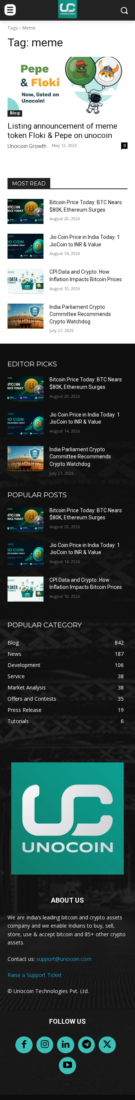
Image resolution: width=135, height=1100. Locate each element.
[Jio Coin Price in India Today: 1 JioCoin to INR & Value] (26, 246)
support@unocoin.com (64, 958)
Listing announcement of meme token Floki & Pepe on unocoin (62, 131)
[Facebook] (24, 1045)
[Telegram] (86, 1045)
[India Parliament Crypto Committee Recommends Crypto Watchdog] (26, 316)
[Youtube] (67, 1065)
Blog (15, 113)
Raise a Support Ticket (35, 974)
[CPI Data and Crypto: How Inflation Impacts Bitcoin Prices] (26, 281)
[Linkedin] (65, 1045)
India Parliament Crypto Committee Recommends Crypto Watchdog (80, 314)
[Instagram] (45, 1045)
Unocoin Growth (27, 146)
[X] (107, 1045)
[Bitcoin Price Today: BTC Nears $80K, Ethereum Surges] (26, 211)
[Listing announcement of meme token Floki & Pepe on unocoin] (68, 87)
